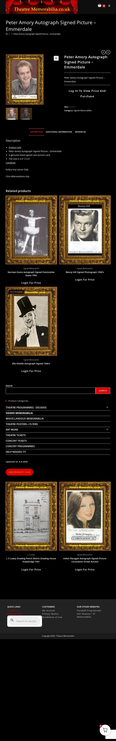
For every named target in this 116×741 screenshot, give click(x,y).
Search (9, 385)
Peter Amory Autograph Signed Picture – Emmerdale (36, 34)
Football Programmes (89, 610)
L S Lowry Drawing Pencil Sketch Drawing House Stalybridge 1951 (31, 560)
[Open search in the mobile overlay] (24, 621)
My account (48, 610)
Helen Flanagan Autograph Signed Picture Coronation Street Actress (84, 560)
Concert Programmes (20, 446)
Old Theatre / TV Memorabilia (86, 615)
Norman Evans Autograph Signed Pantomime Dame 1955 (31, 274)
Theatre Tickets (16, 435)
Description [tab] (36, 132)
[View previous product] (103, 52)
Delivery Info (14, 613)
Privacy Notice (50, 613)
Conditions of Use (52, 617)
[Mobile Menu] (108, 5)
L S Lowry (31, 554)
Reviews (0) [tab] (80, 132)
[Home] (7, 34)
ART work (12, 429)
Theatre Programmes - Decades (26, 407)
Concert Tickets (16, 440)
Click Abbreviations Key (17, 176)
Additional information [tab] (59, 132)
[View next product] (108, 52)
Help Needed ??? (16, 451)
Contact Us (13, 610)
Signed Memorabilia (83, 110)
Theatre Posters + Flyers (22, 424)
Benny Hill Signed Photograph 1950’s (85, 272)
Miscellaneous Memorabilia (25, 418)
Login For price (31, 282)
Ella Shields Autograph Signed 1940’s (31, 363)
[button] (56, 58)
